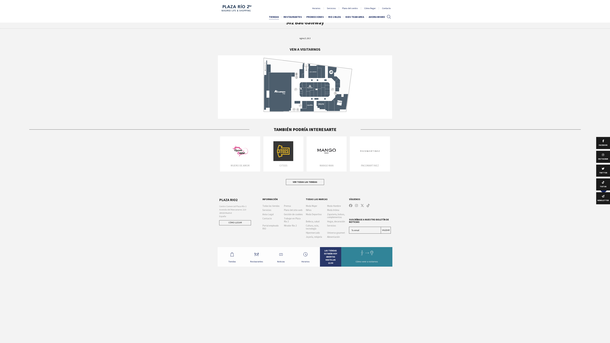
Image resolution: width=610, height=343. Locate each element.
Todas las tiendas (271, 206)
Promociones (315, 16)
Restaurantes (293, 16)
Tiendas (274, 16)
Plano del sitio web (293, 210)
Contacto (386, 8)
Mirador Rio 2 (290, 225)
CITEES (283, 165)
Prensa (287, 206)
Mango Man (327, 165)
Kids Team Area (355, 16)
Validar (386, 230)
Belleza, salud (312, 221)
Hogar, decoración (336, 221)
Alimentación (333, 236)
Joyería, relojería (314, 236)
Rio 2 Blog (334, 16)
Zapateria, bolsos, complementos (336, 216)
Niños (309, 210)
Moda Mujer (311, 206)
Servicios (331, 8)
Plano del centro (350, 8)
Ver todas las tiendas (305, 182)
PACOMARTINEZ (370, 165)
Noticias (281, 261)
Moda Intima (333, 210)
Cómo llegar (370, 8)
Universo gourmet (336, 232)
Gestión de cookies (293, 214)
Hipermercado (313, 232)
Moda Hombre (334, 206)
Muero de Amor (240, 165)
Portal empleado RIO (270, 227)
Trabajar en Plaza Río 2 (292, 220)
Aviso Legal (268, 214)
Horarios (316, 8)
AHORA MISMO (377, 16)
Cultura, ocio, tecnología (312, 227)
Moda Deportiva (314, 214)
